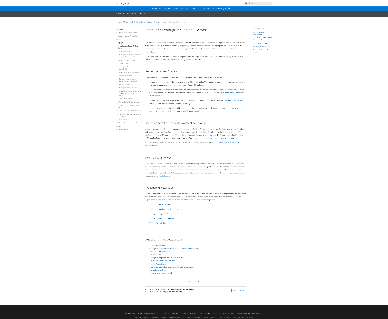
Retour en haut (196, 281)
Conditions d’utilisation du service (148, 313)
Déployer (157, 22)
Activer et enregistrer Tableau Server (164, 209)
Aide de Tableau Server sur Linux (141, 22)
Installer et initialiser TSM (159, 204)
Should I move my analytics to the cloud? (219, 138)
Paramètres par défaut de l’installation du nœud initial (171, 267)
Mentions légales (130, 313)
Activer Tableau (155, 255)
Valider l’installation (157, 223)
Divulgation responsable (189, 313)
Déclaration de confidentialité (169, 313)
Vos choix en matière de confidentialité (248, 313)
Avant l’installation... (162, 176)
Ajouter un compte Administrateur (163, 218)
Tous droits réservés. (158, 317)
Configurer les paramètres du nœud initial (166, 214)
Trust (200, 313)
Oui (234, 291)
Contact (207, 313)
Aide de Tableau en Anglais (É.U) (218, 8)
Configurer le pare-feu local (160, 273)
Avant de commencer (260, 43)
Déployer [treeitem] (120, 43)
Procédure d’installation (261, 46)
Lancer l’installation (196, 85)
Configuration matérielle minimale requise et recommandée (173, 249)
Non (241, 291)
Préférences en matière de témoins (223, 313)
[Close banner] (385, 8)
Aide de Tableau (123, 22)
